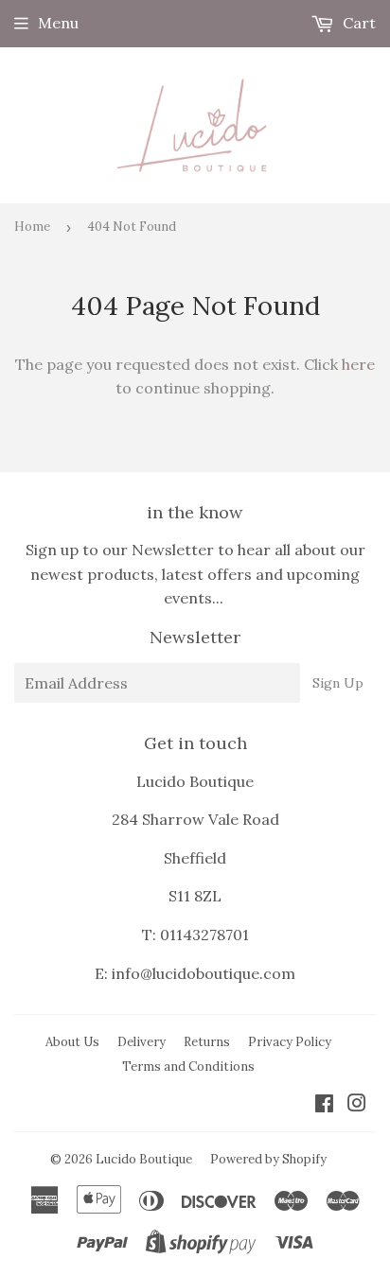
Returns (207, 1042)
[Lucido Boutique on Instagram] (356, 1104)
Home (32, 226)
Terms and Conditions (188, 1066)
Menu (58, 22)
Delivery (141, 1042)
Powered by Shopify (268, 1159)
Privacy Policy (289, 1042)
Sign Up (337, 682)
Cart (357, 22)
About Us (72, 1042)
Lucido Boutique (144, 1159)
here (358, 364)
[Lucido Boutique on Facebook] (324, 1104)
